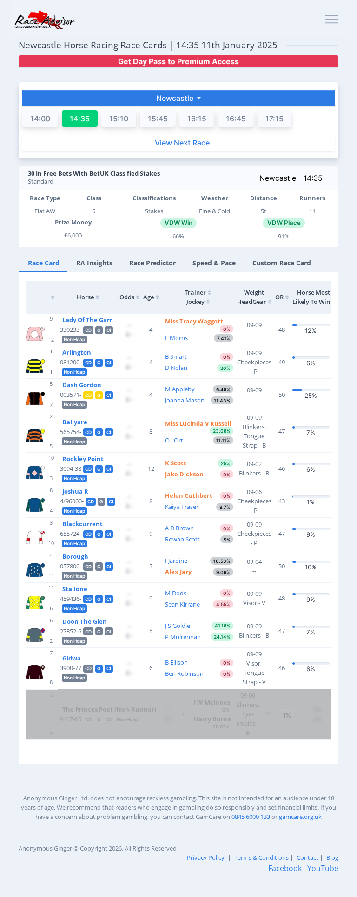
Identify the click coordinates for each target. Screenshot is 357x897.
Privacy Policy (206, 857)
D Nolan (176, 367)
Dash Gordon (81, 385)
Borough (75, 556)
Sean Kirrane (182, 604)
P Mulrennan (183, 637)
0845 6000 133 (250, 816)
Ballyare (74, 422)
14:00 (40, 118)
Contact (307, 857)
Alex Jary (178, 571)
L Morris (176, 338)
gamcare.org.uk (300, 816)
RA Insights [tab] (94, 262)
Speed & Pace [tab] (214, 262)
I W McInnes (212, 702)
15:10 (118, 118)
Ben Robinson (184, 673)
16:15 (196, 118)
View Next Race (182, 142)
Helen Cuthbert (188, 495)
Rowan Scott (182, 539)
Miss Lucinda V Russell (198, 423)
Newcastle (277, 178)
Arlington (76, 352)
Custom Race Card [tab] (281, 262)
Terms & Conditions (261, 857)
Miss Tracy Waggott (194, 321)
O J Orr (174, 440)
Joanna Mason (185, 400)
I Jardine (176, 560)
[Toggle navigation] (331, 19)
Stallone (74, 589)
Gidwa (71, 658)
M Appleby (180, 389)
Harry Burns (212, 719)
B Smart (176, 356)
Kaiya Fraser (181, 506)
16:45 (236, 118)
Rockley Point (83, 459)
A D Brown (179, 528)
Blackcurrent (82, 524)
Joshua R (75, 491)
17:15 (274, 118)
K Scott (175, 463)
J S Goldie (177, 625)
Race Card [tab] (44, 262)
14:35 (313, 178)
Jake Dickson (184, 474)
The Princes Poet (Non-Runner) (109, 709)
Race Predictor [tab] (152, 262)
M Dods (175, 593)
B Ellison (176, 662)
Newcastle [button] (175, 98)
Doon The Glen (84, 621)
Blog (332, 857)
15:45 (158, 118)
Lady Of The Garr (87, 320)
